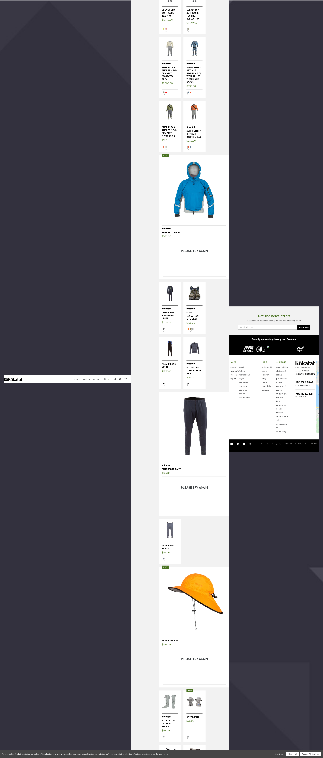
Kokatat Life (267, 367)
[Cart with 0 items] (125, 379)
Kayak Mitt (192, 717)
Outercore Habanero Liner (168, 315)
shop (76, 379)
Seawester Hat (171, 640)
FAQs (278, 401)
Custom (233, 375)
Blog (264, 378)
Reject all (292, 754)
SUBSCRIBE (304, 327)
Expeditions (267, 386)
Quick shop (170, 43)
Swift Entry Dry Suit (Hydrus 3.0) (193, 133)
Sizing (279, 375)
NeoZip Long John (169, 365)
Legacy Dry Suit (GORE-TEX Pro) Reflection (193, 14)
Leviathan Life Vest (192, 317)
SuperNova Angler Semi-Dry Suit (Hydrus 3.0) (170, 131)
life (105, 379)
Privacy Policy (276, 444)
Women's (234, 371)
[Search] (114, 379)
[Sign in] (120, 379)
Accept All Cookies (310, 754)
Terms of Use (265, 444)
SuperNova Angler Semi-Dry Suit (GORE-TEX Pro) (170, 73)
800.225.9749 (304, 382)
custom (86, 379)
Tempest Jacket (171, 232)
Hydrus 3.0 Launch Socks (168, 723)
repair (233, 378)
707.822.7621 (304, 393)
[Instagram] (238, 444)
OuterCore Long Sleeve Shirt (193, 370)
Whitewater (244, 397)
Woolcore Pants (168, 547)
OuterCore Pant (171, 469)
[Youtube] (244, 444)
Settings (279, 754)
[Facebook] (231, 444)
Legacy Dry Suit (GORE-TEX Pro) (168, 13)
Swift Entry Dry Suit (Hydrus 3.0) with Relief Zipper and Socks (193, 75)
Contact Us (281, 405)
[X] (250, 444)
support (96, 379)
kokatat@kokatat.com (305, 374)
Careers (265, 390)
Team (264, 382)
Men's (233, 367)
